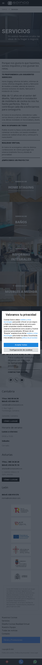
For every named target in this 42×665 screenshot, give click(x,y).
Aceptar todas (21, 345)
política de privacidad (29, 338)
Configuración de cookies (21, 350)
